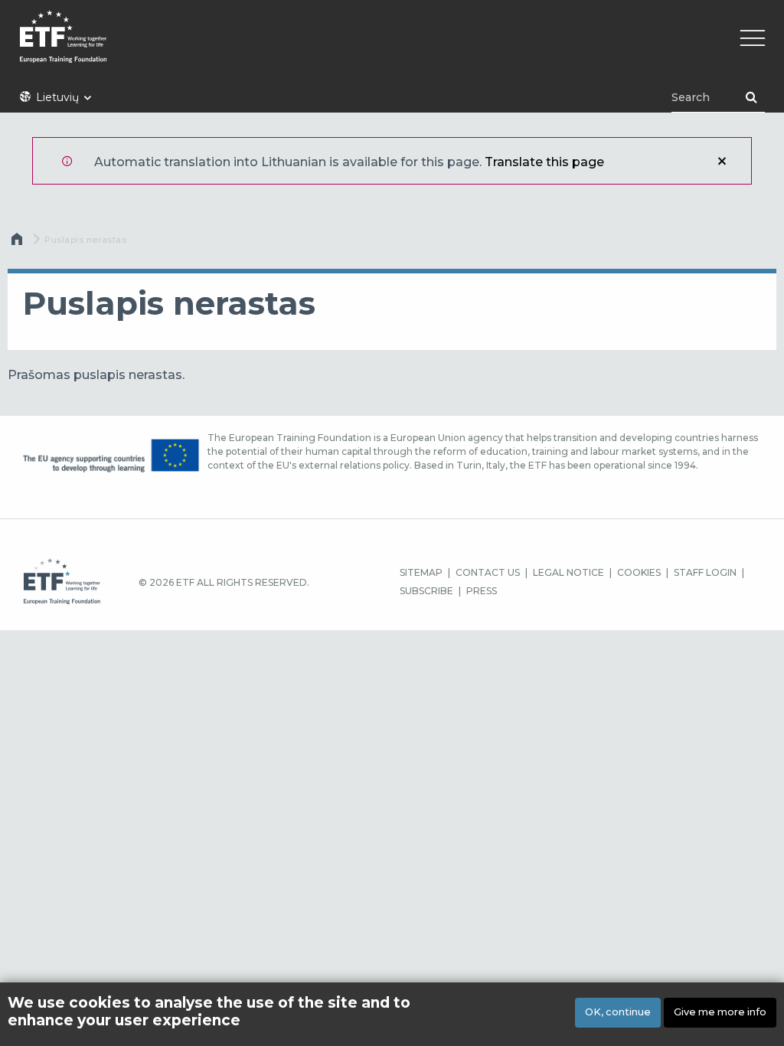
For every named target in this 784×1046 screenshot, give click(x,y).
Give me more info (720, 1012)
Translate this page (544, 162)
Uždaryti (722, 161)
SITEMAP (421, 572)
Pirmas (18, 242)
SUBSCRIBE (426, 591)
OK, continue (618, 1012)
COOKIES (639, 572)
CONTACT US (488, 572)
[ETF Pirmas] (392, 46)
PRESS (481, 591)
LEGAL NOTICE (568, 572)
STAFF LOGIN (705, 572)
